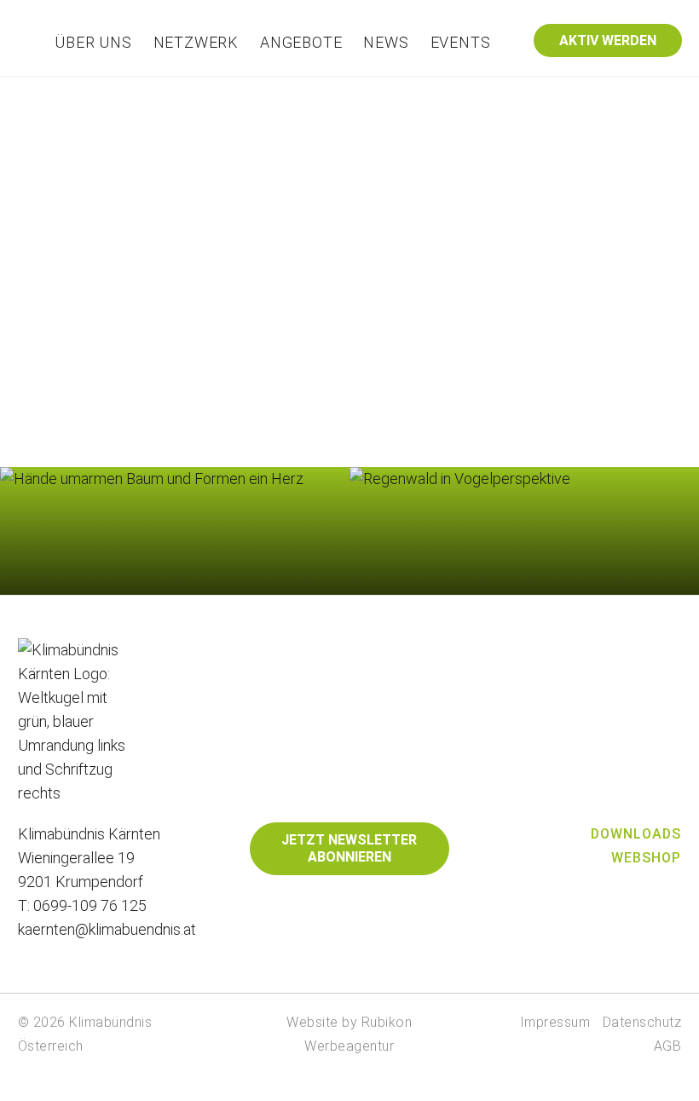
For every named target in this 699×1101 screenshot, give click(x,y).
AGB (668, 1046)
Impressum (555, 1022)
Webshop (646, 858)
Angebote (301, 42)
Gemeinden (313, 91)
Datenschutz (642, 1022)
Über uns (93, 42)
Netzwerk (196, 42)
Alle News (524, 572)
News (385, 42)
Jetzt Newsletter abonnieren (349, 848)
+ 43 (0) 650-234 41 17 (382, 294)
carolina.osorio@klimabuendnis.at (415, 322)
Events (460, 42)
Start (141, 91)
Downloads (636, 834)
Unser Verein (217, 91)
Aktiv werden (607, 40)
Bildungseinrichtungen (439, 91)
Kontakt (554, 91)
